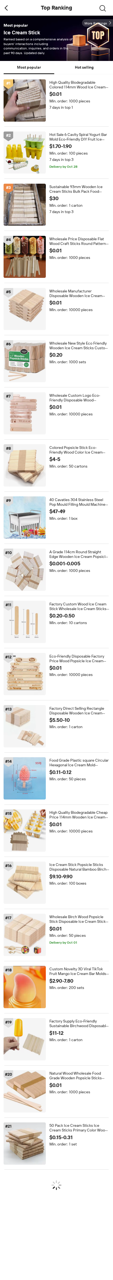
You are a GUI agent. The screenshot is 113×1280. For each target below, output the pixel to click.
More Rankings (95, 23)
